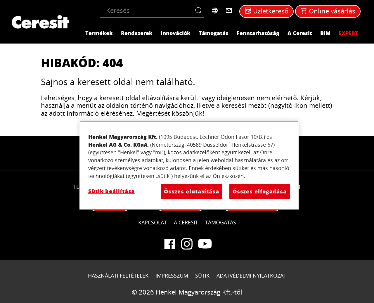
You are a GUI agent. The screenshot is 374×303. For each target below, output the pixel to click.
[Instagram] (187, 244)
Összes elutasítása (191, 191)
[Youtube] (204, 244)
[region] (189, 165)
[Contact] (228, 10)
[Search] (199, 11)
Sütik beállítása (111, 191)
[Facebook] (169, 244)
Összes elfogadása (260, 191)
